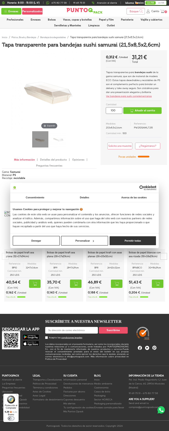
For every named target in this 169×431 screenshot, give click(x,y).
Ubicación (7, 391)
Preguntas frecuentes (13, 387)
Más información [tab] (24, 159)
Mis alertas (69, 403)
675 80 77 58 (59, 2)
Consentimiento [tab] (35, 197)
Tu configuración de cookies (78, 407)
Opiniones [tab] (78, 159)
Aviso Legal (39, 395)
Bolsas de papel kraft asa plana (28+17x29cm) (61, 254)
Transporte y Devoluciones (47, 379)
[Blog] (160, 318)
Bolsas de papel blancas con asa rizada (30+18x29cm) (145, 254)
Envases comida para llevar (109, 407)
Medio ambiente (103, 383)
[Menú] (17, 396)
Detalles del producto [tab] (53, 159)
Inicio (97, 379)
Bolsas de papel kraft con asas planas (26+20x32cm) (105, 254)
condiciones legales (71, 337)
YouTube (147, 348)
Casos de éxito (102, 391)
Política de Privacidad (44, 383)
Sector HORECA (103, 399)
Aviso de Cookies (42, 391)
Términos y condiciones (45, 387)
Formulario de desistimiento (48, 399)
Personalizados (32, 11)
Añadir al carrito (145, 110)
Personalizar (82, 240)
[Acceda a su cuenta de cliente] (148, 11)
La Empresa (8, 383)
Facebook (140, 348)
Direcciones (69, 395)
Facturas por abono (74, 391)
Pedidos (67, 387)
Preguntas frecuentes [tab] (49, 165)
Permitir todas (133, 240)
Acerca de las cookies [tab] (134, 197)
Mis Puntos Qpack (73, 411)
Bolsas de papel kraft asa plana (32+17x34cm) (20, 254)
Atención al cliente (107, 2)
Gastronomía (101, 387)
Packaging (99, 395)
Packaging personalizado (108, 403)
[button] (151, 20)
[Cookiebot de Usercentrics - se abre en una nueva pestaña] (141, 187)
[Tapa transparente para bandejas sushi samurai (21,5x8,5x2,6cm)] (40, 139)
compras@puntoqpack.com (144, 407)
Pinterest (154, 348)
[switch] (11, 418)
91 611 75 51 (134, 393)
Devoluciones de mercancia (78, 383)
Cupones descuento (74, 399)
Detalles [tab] (84, 197)
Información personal (75, 379)
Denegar (36, 240)
